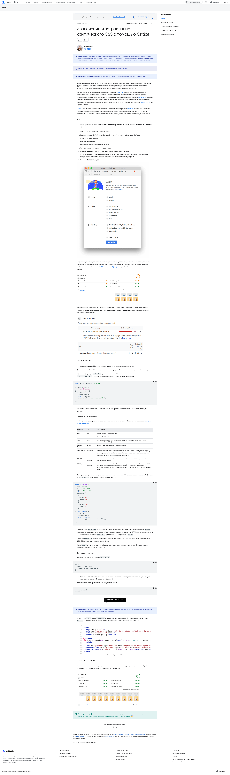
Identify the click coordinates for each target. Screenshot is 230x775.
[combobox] (194, 2)
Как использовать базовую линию (65, 2)
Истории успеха (91, 2)
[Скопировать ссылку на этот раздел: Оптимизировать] (95, 361)
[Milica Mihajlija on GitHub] (88, 49)
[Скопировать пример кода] (156, 382)
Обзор (36, 2)
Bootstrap (120, 92)
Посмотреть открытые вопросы (68, 756)
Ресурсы (27, 2)
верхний (130, 109)
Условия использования (9, 771)
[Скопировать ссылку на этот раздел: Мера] (83, 119)
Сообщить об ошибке (65, 753)
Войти (226, 2)
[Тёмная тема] (154, 382)
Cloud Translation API (119, 17)
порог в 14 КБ (145, 102)
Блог (81, 2)
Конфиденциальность (24, 771)
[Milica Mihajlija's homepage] (90, 49)
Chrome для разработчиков (124, 753)
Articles (5, 8)
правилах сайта (109, 736)
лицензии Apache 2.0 (80, 736)
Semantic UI (142, 97)
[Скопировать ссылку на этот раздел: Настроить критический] (98, 417)
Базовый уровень (47, 2)
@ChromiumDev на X (178, 753)
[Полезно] (149, 23)
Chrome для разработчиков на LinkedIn (184, 759)
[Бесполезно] (152, 23)
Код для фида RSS (177, 762)
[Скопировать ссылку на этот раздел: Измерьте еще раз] (96, 660)
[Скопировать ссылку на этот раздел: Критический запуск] (95, 553)
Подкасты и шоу (120, 762)
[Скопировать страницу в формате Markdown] (84, 39)
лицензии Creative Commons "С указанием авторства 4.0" (129, 734)
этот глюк (114, 68)
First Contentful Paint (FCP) (108, 267)
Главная (79, 23)
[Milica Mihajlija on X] (85, 49)
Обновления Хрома (121, 756)
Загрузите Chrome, (126, 76)
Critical (79, 109)
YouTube (174, 756)
